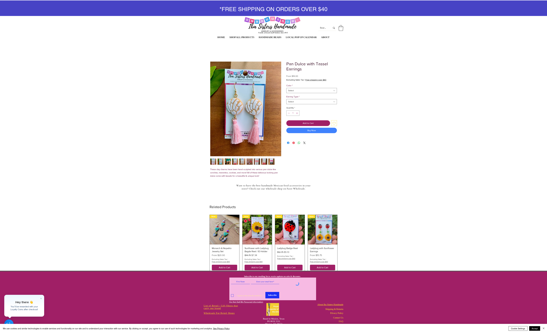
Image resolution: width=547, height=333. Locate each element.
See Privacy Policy (221, 328)
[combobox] (311, 90)
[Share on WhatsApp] (299, 143)
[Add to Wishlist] (334, 123)
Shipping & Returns (334, 312)
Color (289, 85)
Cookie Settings (518, 328)
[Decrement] (288, 113)
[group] (273, 245)
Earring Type (293, 96)
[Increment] (297, 113)
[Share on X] (304, 143)
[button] (340, 28)
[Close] (543, 328)
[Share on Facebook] (288, 143)
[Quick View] (224, 229)
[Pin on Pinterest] (293, 143)
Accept (535, 328)
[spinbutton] (292, 113)
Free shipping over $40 (315, 80)
